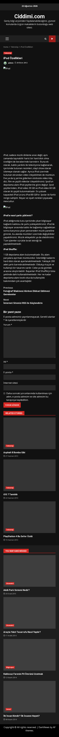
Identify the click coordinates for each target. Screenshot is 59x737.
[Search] (45, 39)
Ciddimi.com (29, 16)
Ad (5, 361)
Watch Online (52, 38)
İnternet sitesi (10, 382)
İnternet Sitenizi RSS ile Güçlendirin (23, 301)
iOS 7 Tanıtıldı (29, 475)
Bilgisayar (10, 667)
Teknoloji (7, 53)
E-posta (8, 372)
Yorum (7, 324)
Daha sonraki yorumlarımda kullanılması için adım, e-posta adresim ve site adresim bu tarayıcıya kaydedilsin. (29, 396)
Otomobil (9, 583)
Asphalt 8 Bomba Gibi (29, 433)
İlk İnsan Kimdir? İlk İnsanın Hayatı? (29, 697)
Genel (8, 709)
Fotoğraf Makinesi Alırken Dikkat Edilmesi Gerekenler (26, 291)
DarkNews (44, 727)
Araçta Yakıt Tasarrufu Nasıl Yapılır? (29, 613)
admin (10, 63)
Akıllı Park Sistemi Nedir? (29, 571)
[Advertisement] (29, 122)
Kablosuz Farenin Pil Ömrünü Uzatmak (29, 655)
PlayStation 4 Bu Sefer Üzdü (29, 517)
